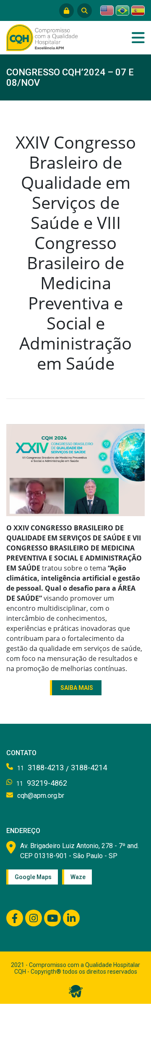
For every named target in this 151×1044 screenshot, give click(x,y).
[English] (107, 10)
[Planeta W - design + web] (76, 990)
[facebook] (14, 918)
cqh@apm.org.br (40, 796)
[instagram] (33, 918)
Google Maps (33, 877)
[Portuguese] (122, 10)
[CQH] (42, 36)
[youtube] (52, 918)
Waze (78, 877)
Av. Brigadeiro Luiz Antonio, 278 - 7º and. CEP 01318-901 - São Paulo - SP (79, 851)
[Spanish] (138, 10)
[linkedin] (71, 918)
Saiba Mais (76, 687)
